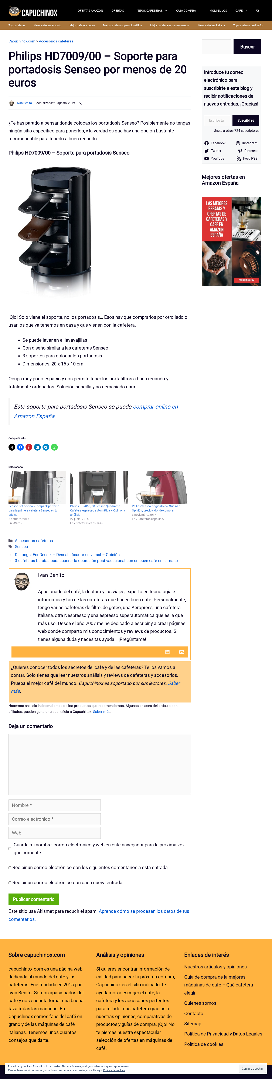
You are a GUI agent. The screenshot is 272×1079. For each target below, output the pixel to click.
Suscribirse (246, 120)
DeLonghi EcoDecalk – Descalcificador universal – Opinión (67, 554)
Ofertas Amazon (90, 10)
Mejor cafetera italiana (211, 25)
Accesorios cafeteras (34, 540)
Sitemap (192, 1023)
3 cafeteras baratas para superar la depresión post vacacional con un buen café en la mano (96, 560)
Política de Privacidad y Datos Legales (223, 1034)
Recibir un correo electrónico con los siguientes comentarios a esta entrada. (90, 867)
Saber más (101, 711)
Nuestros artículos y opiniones (215, 966)
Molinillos (218, 10)
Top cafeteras (16, 25)
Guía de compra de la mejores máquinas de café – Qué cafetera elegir (218, 985)
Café (239, 10)
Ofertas (118, 10)
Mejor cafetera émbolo (47, 25)
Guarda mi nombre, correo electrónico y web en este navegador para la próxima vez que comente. (99, 848)
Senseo (21, 546)
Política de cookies (203, 1044)
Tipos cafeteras (150, 10)
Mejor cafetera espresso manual (169, 25)
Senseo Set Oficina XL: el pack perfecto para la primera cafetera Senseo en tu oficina (33, 510)
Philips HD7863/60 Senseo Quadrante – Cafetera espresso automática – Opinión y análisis (98, 510)
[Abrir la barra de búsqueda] (258, 10)
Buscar (247, 46)
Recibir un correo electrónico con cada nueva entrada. (68, 882)
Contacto (193, 1013)
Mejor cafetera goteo (82, 25)
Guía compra (186, 10)
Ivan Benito (24, 103)
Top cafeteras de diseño (247, 25)
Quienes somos (200, 1003)
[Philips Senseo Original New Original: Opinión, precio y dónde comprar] (160, 487)
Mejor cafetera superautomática (122, 25)
